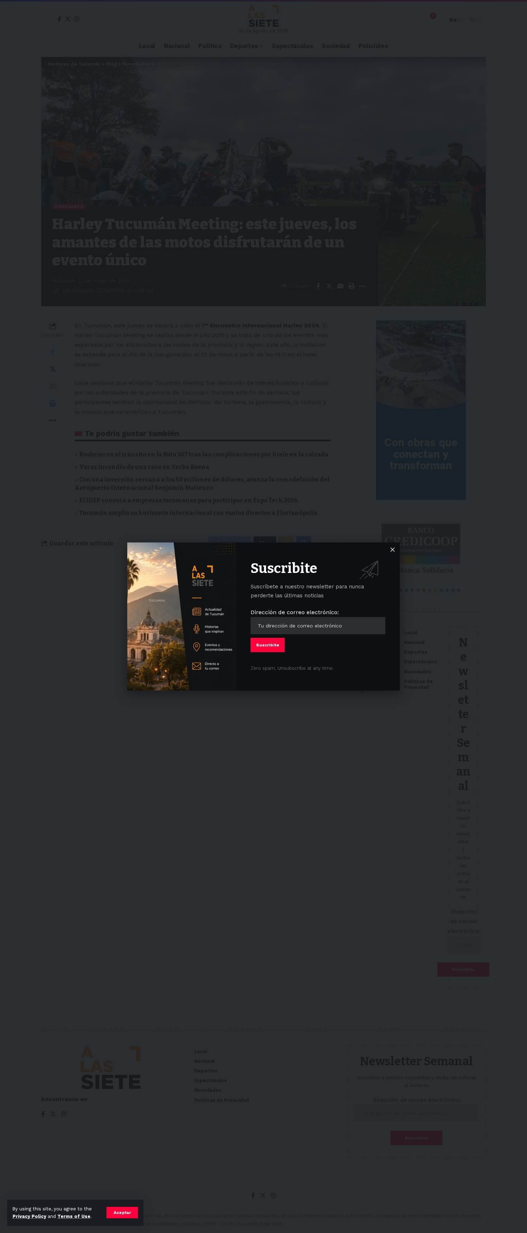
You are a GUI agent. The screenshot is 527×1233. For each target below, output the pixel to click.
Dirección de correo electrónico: (295, 612)
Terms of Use (73, 1216)
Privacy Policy (29, 1216)
